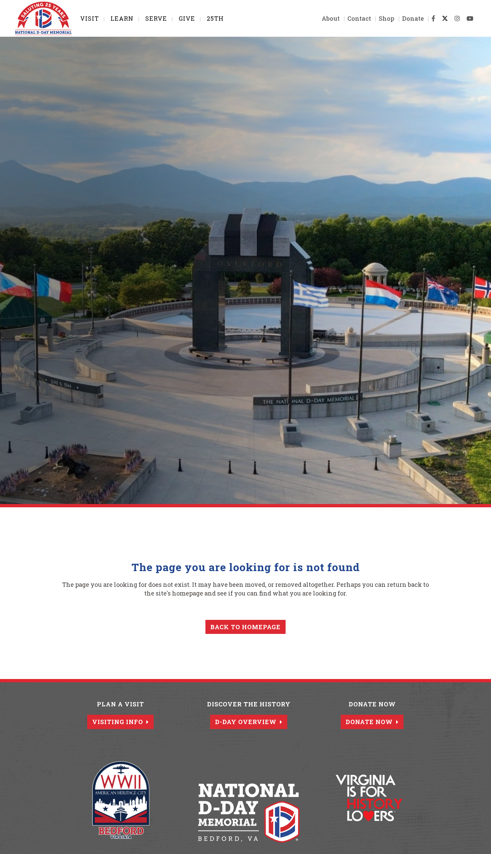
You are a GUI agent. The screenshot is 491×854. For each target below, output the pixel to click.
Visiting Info (117, 722)
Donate (413, 18)
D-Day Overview (246, 722)
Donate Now (369, 722)
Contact (359, 18)
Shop (386, 18)
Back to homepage (245, 627)
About (331, 18)
